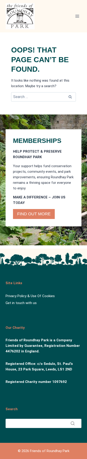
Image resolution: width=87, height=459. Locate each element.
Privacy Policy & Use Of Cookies (30, 296)
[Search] (72, 423)
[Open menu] (77, 16)
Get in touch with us (21, 303)
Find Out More (34, 214)
